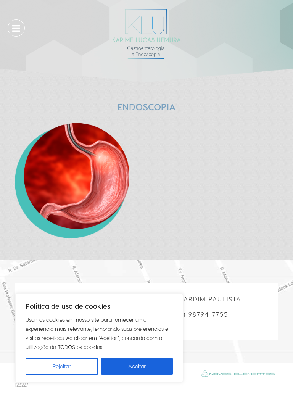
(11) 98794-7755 (202, 314)
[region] (99, 338)
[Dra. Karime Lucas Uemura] (146, 32)
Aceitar (137, 366)
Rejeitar (62, 366)
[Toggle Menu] (16, 28)
